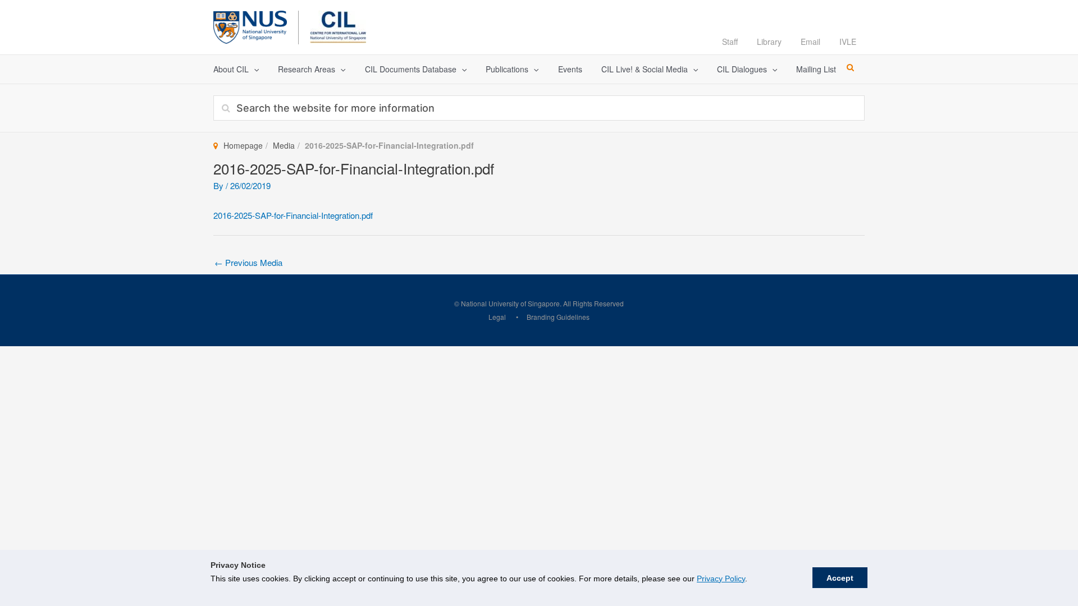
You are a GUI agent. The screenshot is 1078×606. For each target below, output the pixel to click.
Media (284, 145)
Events (570, 69)
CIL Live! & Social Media (644, 69)
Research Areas (306, 69)
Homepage (243, 145)
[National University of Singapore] (250, 25)
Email (810, 41)
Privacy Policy (721, 578)
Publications (507, 69)
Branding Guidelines (558, 317)
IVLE (847, 41)
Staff (730, 41)
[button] (254, 69)
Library (769, 41)
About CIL (231, 69)
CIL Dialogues (742, 69)
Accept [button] (839, 577)
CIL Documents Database (410, 69)
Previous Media (248, 262)
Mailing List (816, 69)
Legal (497, 317)
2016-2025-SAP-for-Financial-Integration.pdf (293, 215)
